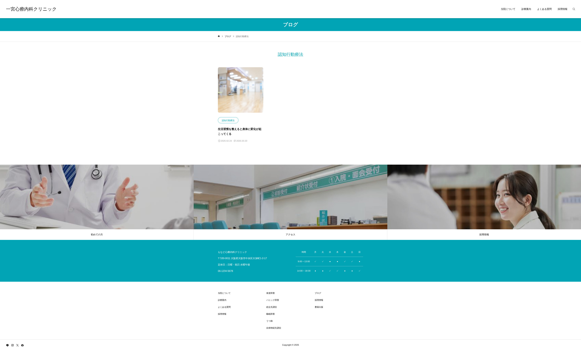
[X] (17, 345)
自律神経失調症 (273, 328)
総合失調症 (271, 307)
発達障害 (270, 293)
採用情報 (562, 9)
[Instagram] (12, 345)
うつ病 (269, 321)
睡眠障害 (270, 314)
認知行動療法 (228, 120)
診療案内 (526, 9)
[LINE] (7, 345)
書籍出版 (319, 307)
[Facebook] (22, 345)
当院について (508, 9)
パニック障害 (272, 300)
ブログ (318, 293)
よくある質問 (544, 9)
